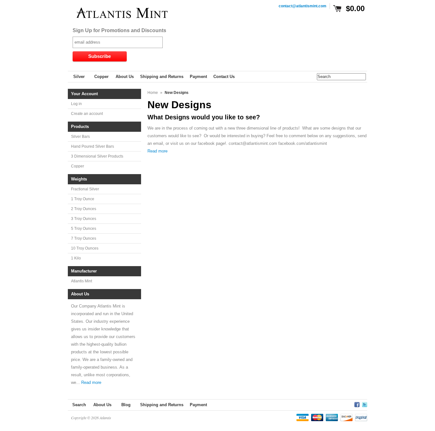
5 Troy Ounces (83, 228)
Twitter (364, 403)
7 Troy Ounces (83, 238)
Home (152, 92)
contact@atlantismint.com (302, 6)
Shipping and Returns (161, 404)
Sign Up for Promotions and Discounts (119, 30)
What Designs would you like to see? (203, 117)
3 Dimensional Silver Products (97, 156)
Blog (126, 404)
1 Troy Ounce (82, 199)
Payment (198, 404)
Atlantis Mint (81, 281)
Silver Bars (80, 136)
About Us (102, 404)
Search (79, 404)
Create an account (87, 113)
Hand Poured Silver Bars (92, 146)
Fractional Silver (85, 189)
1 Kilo (76, 258)
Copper (77, 166)
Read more (91, 382)
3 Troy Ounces (83, 218)
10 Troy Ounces (84, 248)
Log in (76, 104)
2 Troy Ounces (83, 209)
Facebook (357, 403)
